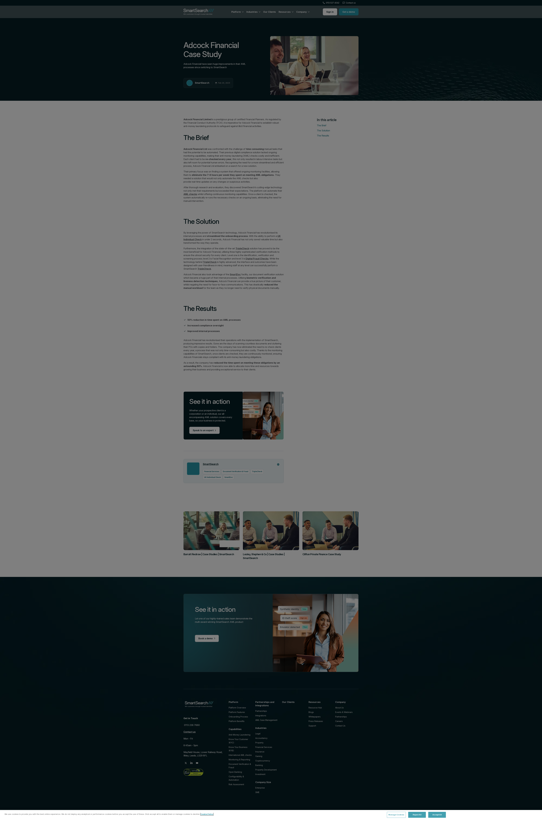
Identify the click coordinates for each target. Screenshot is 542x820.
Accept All (437, 815)
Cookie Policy (207, 814)
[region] (271, 815)
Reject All (417, 815)
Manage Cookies (396, 815)
